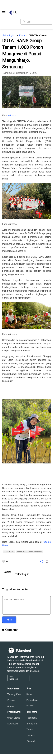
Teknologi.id (9, 35)
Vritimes (12, 115)
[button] (4, 12)
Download (12, 723)
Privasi (11, 700)
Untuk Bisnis (13, 717)
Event (22, 35)
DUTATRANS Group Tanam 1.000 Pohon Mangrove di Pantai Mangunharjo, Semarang (40, 35)
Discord (30, 741)
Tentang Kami (14, 694)
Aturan (10, 706)
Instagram (31, 723)
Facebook (31, 717)
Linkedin (30, 735)
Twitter (30, 729)
